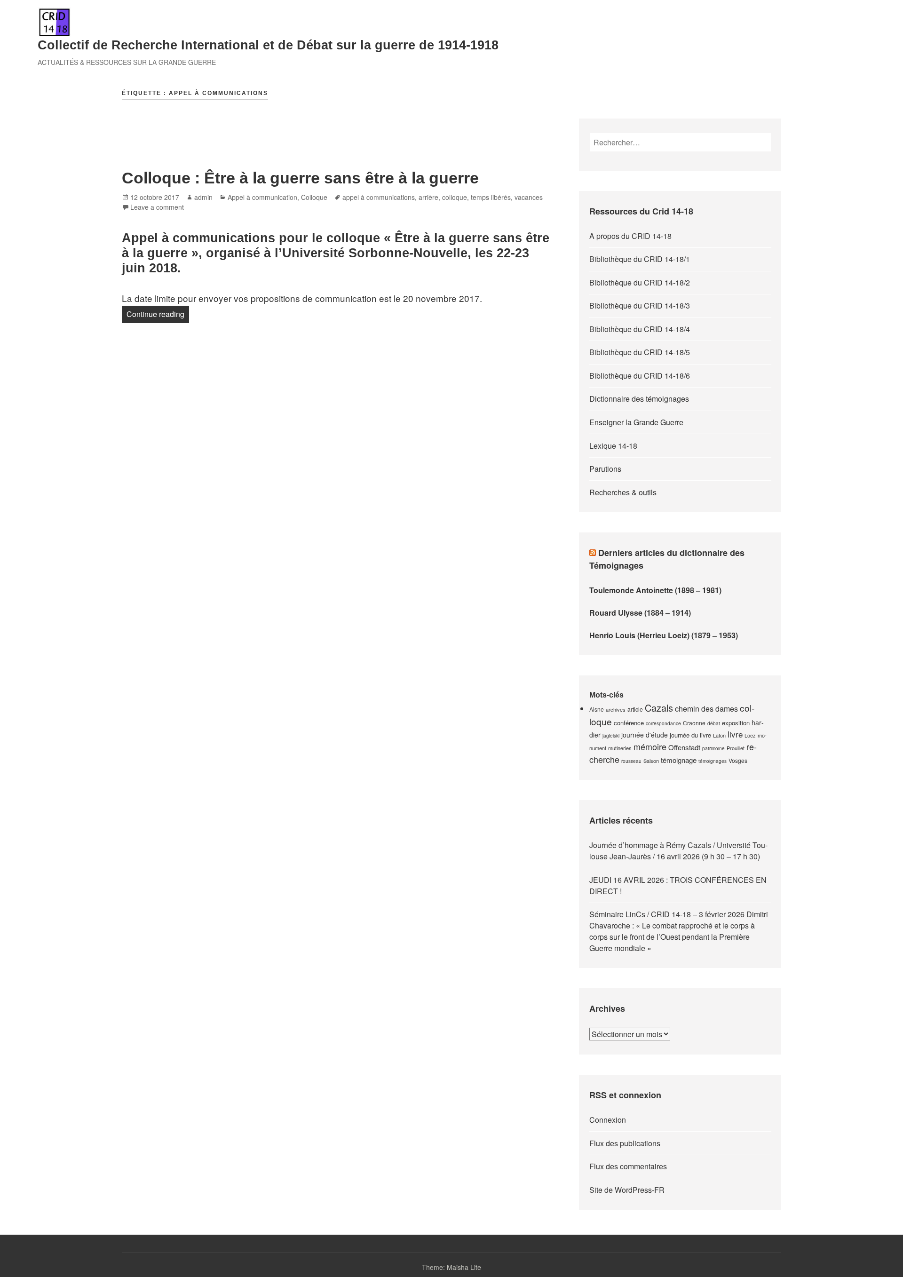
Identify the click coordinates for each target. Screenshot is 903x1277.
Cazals (659, 707)
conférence (629, 722)
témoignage (679, 760)
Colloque (314, 197)
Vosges (738, 760)
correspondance (663, 723)
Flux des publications (624, 1143)
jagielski (610, 735)
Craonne (694, 723)
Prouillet (736, 748)
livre (735, 734)
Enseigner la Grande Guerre (636, 422)
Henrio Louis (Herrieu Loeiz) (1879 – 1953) (663, 635)
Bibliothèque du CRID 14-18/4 (639, 329)
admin (203, 197)
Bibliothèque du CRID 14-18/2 (639, 282)
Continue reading (158, 313)
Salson (651, 760)
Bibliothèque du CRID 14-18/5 (639, 352)
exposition (736, 722)
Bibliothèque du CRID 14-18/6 (639, 375)
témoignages (712, 761)
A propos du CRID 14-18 (630, 235)
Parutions (605, 468)
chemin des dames (706, 708)
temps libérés (491, 197)
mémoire (650, 746)
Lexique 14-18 (613, 445)
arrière (428, 197)
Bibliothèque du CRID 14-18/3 (639, 305)
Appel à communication (262, 197)
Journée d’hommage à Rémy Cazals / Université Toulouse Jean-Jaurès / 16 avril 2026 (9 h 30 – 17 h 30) (678, 851)
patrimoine (713, 748)
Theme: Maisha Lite (451, 1267)
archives (616, 709)
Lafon (719, 735)
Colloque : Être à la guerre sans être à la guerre (300, 178)
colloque (454, 197)
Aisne (596, 709)
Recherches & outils (623, 492)
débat (713, 723)
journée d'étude (644, 734)
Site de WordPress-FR (627, 1189)
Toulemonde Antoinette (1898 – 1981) (655, 590)
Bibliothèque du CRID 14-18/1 (639, 259)
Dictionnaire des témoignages (639, 398)
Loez (750, 735)
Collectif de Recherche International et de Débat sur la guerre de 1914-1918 (268, 45)
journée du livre (690, 734)
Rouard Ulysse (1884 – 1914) (640, 612)
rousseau (631, 761)
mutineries (620, 748)
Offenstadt (684, 747)
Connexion (607, 1119)
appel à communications (378, 197)
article (635, 709)
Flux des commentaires (628, 1166)
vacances (529, 197)
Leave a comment (157, 207)
